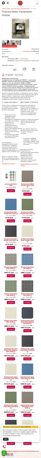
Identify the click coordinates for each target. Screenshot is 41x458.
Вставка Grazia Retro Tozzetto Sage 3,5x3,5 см (27, 212)
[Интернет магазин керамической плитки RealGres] (20, 3)
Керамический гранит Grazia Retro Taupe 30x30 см (27, 406)
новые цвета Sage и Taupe (11, 184)
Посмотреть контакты (8, 163)
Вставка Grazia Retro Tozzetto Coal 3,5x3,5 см (11, 239)
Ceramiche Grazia (25, 8)
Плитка (8, 8)
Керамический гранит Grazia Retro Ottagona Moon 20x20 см (10, 350)
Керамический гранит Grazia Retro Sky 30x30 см (27, 378)
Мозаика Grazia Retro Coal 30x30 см (27, 294)
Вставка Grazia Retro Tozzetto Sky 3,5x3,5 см (11, 212)
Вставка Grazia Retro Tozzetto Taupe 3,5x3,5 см (27, 185)
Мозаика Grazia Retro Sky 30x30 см (27, 267)
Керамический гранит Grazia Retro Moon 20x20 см (10, 378)
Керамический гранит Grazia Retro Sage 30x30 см (11, 406)
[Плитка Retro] (20, 28)
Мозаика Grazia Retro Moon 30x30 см (10, 321)
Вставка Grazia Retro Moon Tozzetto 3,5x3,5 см (27, 240)
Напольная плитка (15, 8)
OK (6, 439)
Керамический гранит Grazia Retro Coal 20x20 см (27, 350)
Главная (4, 8)
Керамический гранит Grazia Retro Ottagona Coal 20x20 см (27, 322)
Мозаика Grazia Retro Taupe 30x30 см (10, 267)
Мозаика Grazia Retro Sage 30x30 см (10, 294)
